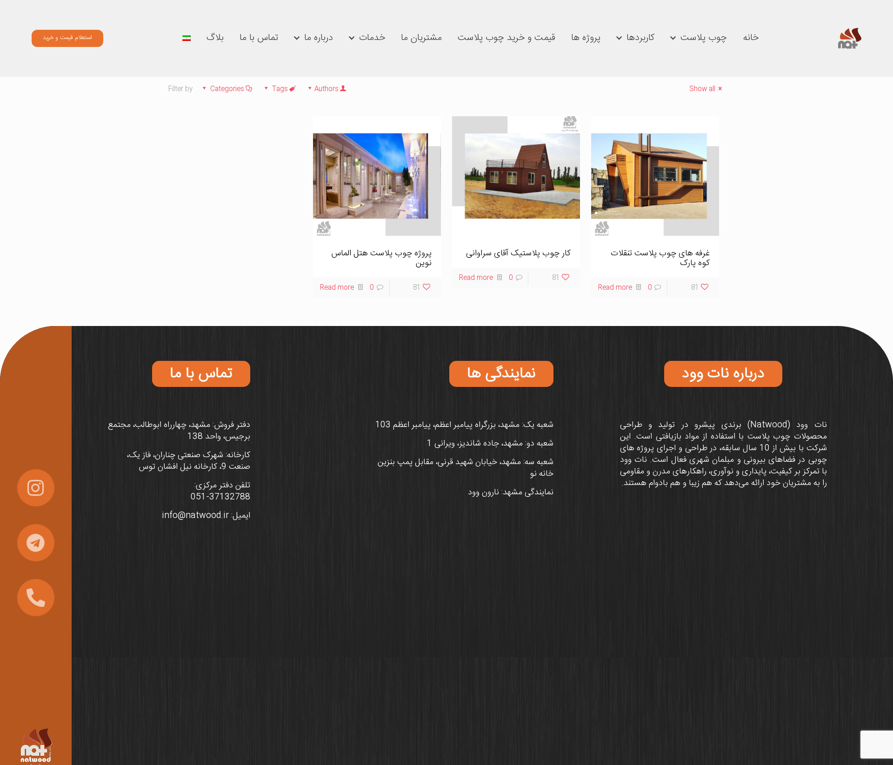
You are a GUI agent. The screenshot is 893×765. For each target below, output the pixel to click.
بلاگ (215, 38)
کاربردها (640, 38)
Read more (615, 287)
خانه (751, 38)
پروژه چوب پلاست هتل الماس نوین (381, 258)
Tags (280, 89)
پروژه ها (585, 38)
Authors (326, 89)
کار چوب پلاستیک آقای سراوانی (518, 253)
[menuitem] (186, 38)
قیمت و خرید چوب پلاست (506, 38)
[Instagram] (35, 487)
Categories (227, 89)
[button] (723, 374)
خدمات (372, 38)
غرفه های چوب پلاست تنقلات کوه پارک (660, 258)
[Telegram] (35, 542)
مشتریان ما (421, 38)
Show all (702, 89)
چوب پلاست (703, 38)
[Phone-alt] (35, 597)
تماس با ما (259, 38)
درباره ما (318, 38)
